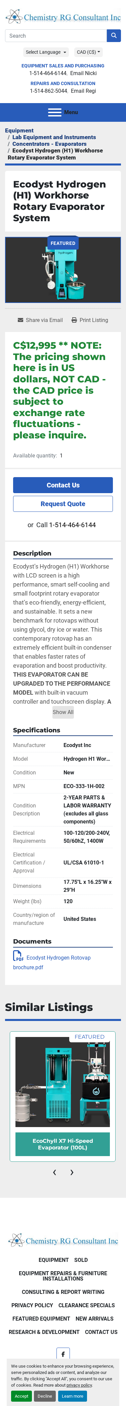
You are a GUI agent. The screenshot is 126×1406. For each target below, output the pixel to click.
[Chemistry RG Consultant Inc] (63, 1239)
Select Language (43, 52)
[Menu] (54, 112)
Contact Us (63, 485)
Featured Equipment (41, 1319)
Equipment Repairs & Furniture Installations (63, 1276)
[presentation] (54, 1172)
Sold (81, 1260)
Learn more (72, 1396)
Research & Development (44, 1332)
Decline (45, 1396)
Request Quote (63, 504)
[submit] (114, 35)
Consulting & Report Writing (63, 1292)
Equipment (54, 1260)
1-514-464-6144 (48, 73)
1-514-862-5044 (48, 91)
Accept (21, 1396)
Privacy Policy (32, 1305)
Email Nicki (83, 73)
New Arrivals (95, 1319)
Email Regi (83, 91)
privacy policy (79, 1385)
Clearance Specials (86, 1305)
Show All (63, 712)
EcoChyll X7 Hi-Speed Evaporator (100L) (63, 1144)
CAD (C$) (86, 52)
